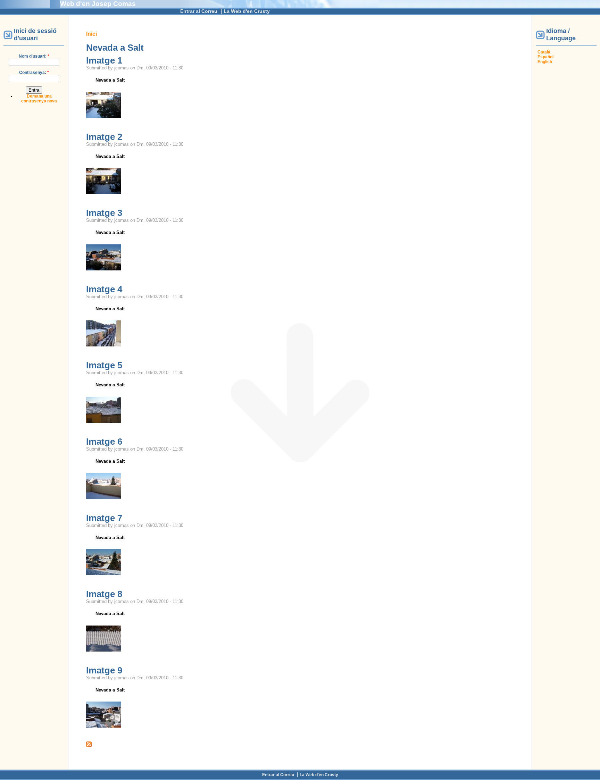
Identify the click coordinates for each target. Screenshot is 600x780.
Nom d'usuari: (34, 56)
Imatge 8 (104, 594)
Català (544, 52)
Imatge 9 (104, 670)
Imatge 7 (104, 518)
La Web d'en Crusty (247, 11)
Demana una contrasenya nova (39, 98)
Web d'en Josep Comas (98, 3)
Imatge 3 (104, 213)
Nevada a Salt (110, 80)
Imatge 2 (104, 137)
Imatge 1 (104, 60)
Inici (91, 34)
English (545, 61)
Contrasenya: (34, 72)
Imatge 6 (104, 441)
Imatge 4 (104, 289)
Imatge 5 (104, 365)
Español (545, 56)
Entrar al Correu (198, 11)
